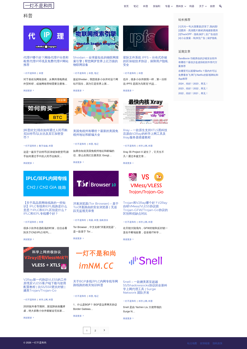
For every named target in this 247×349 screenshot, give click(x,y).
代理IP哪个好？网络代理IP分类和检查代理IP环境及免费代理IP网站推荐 (45, 61)
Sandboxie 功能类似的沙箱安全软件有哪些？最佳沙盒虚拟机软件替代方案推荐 (197, 62)
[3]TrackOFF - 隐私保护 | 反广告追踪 (198, 34)
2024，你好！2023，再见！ (193, 83)
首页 (126, 6)
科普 (145, 6)
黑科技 (179, 6)
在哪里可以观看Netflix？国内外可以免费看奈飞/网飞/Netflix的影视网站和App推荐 (198, 74)
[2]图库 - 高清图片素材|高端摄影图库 (198, 30)
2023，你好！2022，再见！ (193, 88)
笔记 (136, 6)
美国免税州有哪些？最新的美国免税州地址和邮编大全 (95, 132)
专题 (167, 6)
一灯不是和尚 (38, 5)
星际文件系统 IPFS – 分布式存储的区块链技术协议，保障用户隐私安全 (145, 61)
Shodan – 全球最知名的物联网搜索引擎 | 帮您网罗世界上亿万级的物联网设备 (96, 61)
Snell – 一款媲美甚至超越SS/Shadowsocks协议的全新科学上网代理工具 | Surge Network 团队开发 (145, 287)
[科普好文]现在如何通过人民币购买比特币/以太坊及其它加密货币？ (45, 133)
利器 (191, 6)
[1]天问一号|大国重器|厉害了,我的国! (198, 26)
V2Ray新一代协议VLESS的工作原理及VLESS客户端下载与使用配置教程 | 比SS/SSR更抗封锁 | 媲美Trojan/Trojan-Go (45, 285)
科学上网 (143, 145)
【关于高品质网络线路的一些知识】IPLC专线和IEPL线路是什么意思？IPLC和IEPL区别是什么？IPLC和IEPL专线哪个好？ (45, 208)
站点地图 (192, 343)
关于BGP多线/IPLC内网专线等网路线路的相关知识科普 (95, 283)
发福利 (156, 6)
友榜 (212, 6)
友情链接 (205, 343)
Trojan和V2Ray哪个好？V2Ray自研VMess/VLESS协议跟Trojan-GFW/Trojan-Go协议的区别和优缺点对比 (145, 208)
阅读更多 (27, 90)
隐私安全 (104, 219)
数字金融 (43, 145)
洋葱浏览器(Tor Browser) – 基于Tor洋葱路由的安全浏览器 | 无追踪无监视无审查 (95, 207)
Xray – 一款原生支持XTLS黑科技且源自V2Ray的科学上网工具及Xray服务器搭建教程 (145, 133)
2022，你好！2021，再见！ (193, 93)
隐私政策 (217, 343)
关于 (201, 6)
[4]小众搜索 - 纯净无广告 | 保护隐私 (197, 38)
